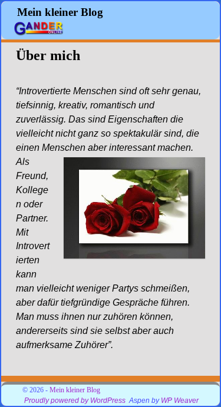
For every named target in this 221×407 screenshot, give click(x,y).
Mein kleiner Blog (60, 12)
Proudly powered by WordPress (75, 400)
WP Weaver (180, 400)
